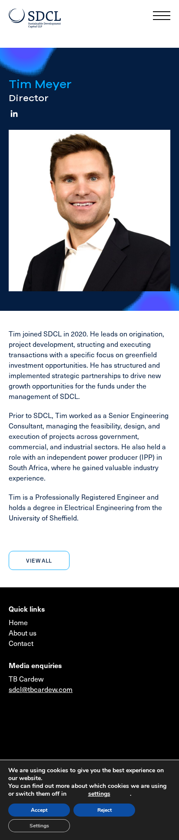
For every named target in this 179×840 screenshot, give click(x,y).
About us (22, 632)
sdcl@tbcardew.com (41, 689)
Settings (39, 825)
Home (18, 622)
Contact (21, 643)
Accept (39, 810)
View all (39, 560)
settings (99, 794)
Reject (104, 810)
